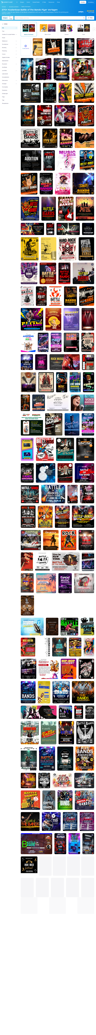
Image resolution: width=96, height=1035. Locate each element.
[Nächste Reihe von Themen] (94, 29)
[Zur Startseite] (6, 2)
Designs (5, 18)
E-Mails (10, 17)
